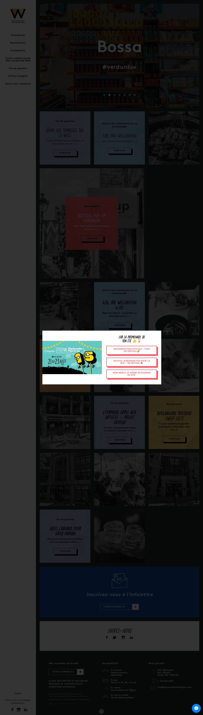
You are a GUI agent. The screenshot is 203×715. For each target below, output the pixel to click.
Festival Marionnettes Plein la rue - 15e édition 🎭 (131, 362)
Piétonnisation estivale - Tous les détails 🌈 (131, 350)
